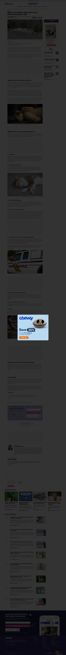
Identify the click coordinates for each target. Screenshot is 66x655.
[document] (33, 327)
